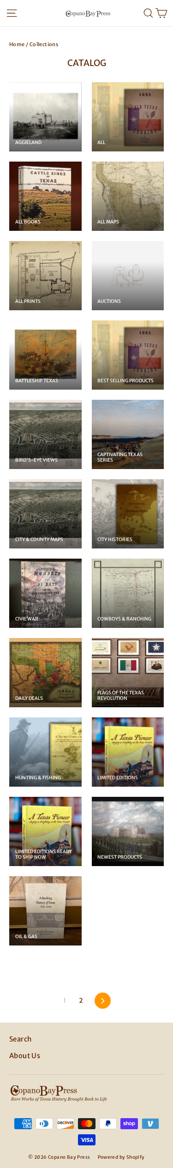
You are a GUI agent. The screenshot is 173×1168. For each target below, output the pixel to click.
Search (20, 1039)
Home (17, 44)
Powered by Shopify (121, 1157)
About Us (24, 1055)
